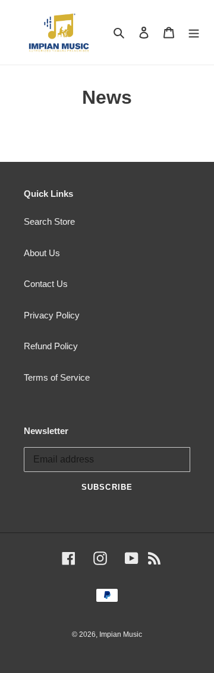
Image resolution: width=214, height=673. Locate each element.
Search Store (49, 221)
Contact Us (46, 284)
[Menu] (193, 32)
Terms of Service (57, 377)
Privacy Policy (52, 315)
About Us (42, 253)
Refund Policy (51, 346)
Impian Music (120, 634)
